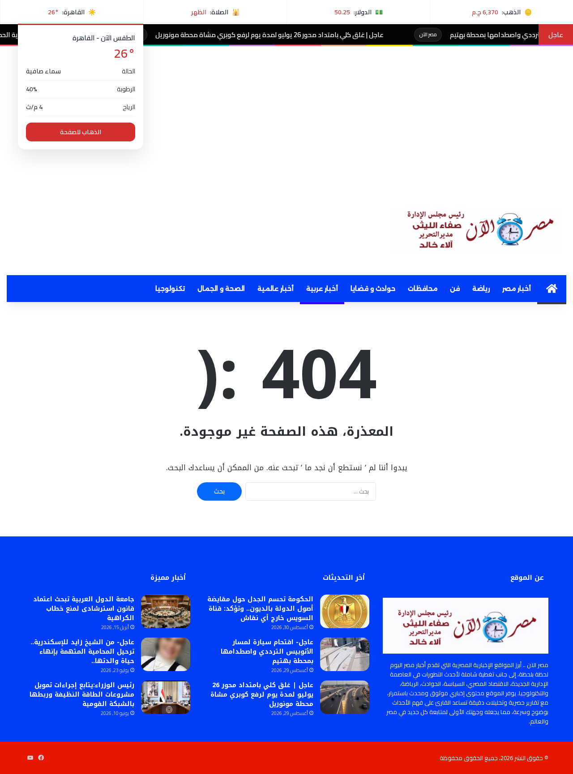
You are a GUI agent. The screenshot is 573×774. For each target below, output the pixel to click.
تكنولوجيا (170, 289)
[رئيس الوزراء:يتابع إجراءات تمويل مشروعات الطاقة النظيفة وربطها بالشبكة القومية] (165, 697)
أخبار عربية (322, 289)
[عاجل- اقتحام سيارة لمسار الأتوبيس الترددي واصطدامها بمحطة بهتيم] (344, 654)
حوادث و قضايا (373, 289)
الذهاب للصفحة (80, 132)
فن (455, 289)
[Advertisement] (286, 113)
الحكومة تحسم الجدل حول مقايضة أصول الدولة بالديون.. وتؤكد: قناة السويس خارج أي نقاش (260, 608)
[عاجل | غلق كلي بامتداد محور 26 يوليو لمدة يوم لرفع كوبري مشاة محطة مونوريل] (344, 697)
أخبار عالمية (275, 289)
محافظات (422, 289)
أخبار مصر (516, 289)
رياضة (481, 289)
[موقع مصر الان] (478, 227)
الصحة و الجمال (221, 289)
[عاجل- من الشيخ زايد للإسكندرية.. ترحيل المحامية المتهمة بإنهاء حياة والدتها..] (165, 654)
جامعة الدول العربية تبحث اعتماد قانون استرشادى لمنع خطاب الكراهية (83, 608)
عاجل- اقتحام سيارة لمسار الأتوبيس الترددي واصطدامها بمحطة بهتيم (267, 651)
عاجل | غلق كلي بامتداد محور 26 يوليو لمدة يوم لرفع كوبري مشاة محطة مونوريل (291, 34)
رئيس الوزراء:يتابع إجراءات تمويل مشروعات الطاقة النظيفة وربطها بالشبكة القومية (82, 694)
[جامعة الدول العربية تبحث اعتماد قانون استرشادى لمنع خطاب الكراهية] (165, 611)
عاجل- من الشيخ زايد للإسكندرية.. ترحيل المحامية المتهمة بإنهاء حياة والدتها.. (82, 651)
